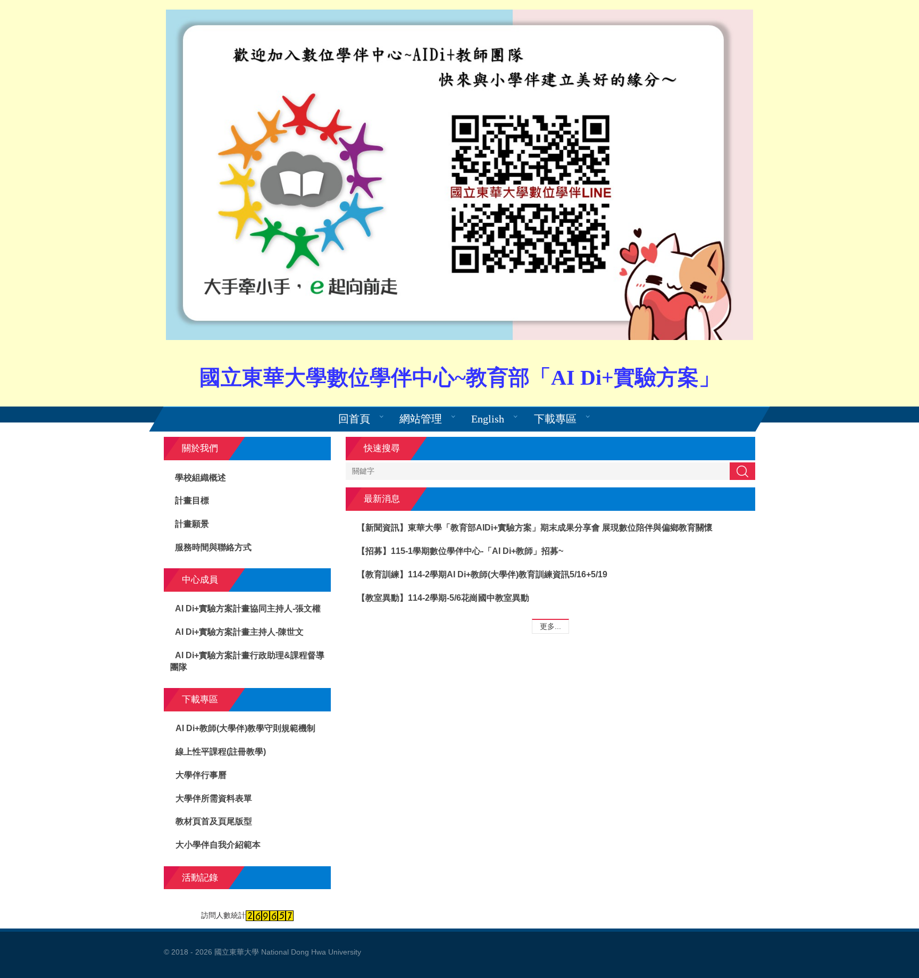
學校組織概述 (200, 477)
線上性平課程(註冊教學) (221, 751)
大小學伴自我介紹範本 (218, 844)
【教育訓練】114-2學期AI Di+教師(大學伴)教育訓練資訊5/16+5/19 (482, 574)
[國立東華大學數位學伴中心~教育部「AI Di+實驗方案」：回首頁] (459, 175)
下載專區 (555, 419)
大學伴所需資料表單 (214, 798)
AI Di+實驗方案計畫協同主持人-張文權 (248, 608)
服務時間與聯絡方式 (213, 547)
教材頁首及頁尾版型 (214, 821)
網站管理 (420, 419)
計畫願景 (192, 523)
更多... (550, 626)
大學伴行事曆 (201, 775)
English (487, 419)
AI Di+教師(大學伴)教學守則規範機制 (245, 728)
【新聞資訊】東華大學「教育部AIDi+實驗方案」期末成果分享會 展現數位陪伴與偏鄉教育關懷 (535, 527)
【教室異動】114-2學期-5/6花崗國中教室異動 (443, 597)
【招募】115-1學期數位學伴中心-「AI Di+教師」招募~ (460, 551)
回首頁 (354, 419)
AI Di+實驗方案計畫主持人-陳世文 (239, 631)
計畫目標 (192, 500)
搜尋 (742, 471)
